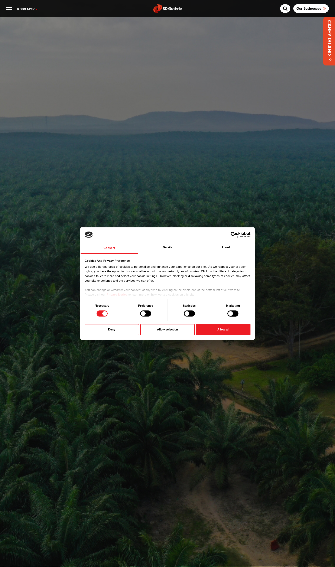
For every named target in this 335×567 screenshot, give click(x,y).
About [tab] (225, 247)
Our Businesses (308, 8)
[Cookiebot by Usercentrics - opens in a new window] (233, 234)
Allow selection (167, 329)
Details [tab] (167, 247)
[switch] (145, 313)
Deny (111, 329)
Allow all (223, 329)
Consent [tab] (109, 248)
